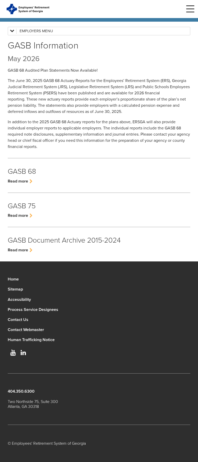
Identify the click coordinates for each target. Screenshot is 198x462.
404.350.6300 (21, 391)
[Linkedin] (23, 353)
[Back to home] (28, 9)
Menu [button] (190, 9)
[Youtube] (13, 353)
